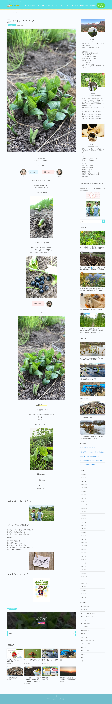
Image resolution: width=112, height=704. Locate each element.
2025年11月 (84, 484)
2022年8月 (83, 590)
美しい (84, 647)
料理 (83, 633)
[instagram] (57, 696)
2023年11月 (84, 542)
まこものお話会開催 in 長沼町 (88, 464)
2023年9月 (83, 549)
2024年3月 (83, 532)
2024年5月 (83, 525)
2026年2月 (83, 477)
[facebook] (55, 696)
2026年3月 (83, 474)
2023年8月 (83, 552)
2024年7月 (83, 518)
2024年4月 (83, 529)
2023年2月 (83, 573)
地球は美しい (85, 630)
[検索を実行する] (103, 221)
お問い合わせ (62, 699)
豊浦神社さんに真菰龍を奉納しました (90, 456)
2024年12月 (84, 501)
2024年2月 (83, 535)
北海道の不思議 (86, 623)
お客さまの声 (85, 606)
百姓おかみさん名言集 (88, 640)
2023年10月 (84, 546)
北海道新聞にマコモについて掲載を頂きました (92, 452)
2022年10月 (84, 583)
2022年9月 (83, 587)
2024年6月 (83, 522)
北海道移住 (85, 627)
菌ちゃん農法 (85, 650)
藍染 (83, 654)
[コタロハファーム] (13, 5)
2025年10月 (84, 488)
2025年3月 (83, 498)
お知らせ (84, 609)
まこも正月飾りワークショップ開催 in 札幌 (91, 460)
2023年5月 (83, 563)
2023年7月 (83, 556)
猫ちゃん (84, 637)
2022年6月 (83, 597)
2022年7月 (83, 593)
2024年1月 (83, 539)
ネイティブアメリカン (88, 616)
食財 (83, 657)
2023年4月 (83, 566)
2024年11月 (84, 505)
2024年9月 (83, 512)
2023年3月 (83, 570)
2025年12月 (84, 481)
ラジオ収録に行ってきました (87, 448)
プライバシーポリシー (52, 699)
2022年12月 (84, 576)
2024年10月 (84, 508)
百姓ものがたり (12, 25)
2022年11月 (84, 580)
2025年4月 (83, 494)
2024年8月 (83, 515)
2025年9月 (83, 491)
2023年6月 (83, 559)
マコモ (84, 620)
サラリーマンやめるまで (88, 613)
